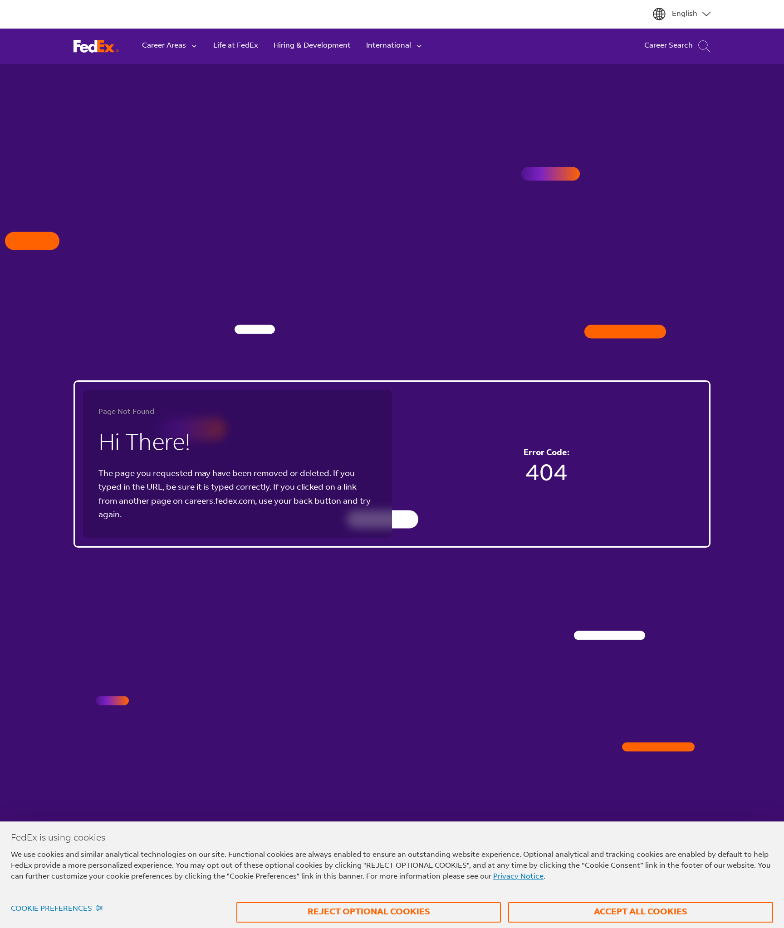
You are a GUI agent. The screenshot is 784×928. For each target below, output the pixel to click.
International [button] (388, 45)
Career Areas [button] (164, 45)
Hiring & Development (312, 45)
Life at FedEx (235, 45)
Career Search (668, 45)
